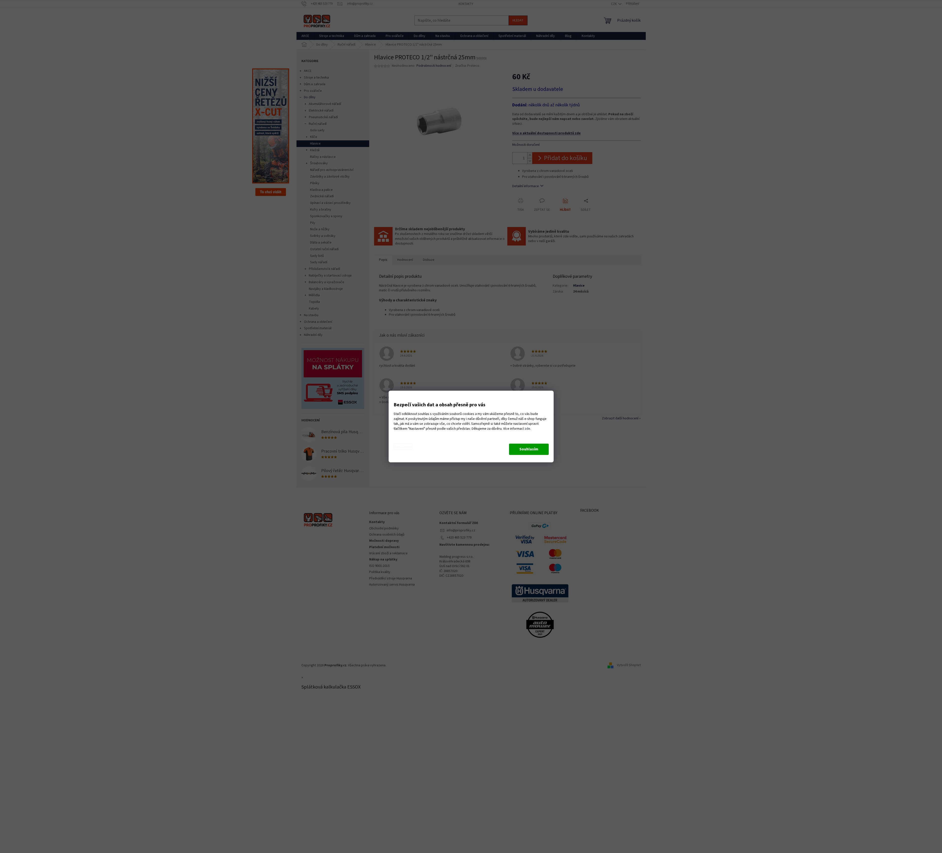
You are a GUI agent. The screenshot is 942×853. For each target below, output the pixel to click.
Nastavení (403, 447)
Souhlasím (528, 449)
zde (527, 428)
